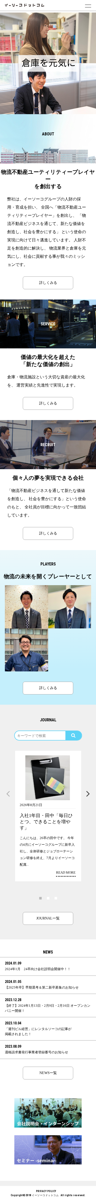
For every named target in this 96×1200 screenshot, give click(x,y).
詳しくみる (48, 283)
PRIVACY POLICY (46, 1191)
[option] (48, 38)
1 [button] (40, 898)
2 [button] (48, 898)
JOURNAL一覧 (48, 918)
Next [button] (88, 794)
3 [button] (55, 898)
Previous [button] (8, 794)
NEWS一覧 (48, 1073)
